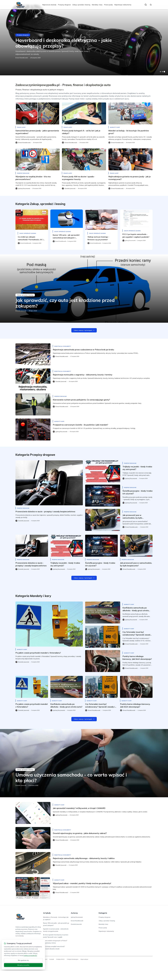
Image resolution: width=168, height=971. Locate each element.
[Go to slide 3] (164, 71)
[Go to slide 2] (162, 71)
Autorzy (74, 913)
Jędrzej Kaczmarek (77, 917)
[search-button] (146, 5)
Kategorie (103, 913)
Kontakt (51, 959)
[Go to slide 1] (160, 71)
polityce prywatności (30, 955)
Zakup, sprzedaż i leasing (81, 5)
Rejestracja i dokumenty (122, 5)
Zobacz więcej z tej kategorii (83, 330)
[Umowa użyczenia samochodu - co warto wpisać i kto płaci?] (84, 763)
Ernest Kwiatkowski (21, 58)
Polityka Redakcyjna (72, 959)
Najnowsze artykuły (49, 5)
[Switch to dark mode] (151, 4)
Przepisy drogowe (64, 5)
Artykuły (47, 913)
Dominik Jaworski (20, 311)
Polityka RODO (60, 959)
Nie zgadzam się (23, 960)
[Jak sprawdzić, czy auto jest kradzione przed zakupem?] (84, 288)
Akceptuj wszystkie (23, 965)
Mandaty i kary (97, 5)
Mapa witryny (84, 959)
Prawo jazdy (108, 5)
